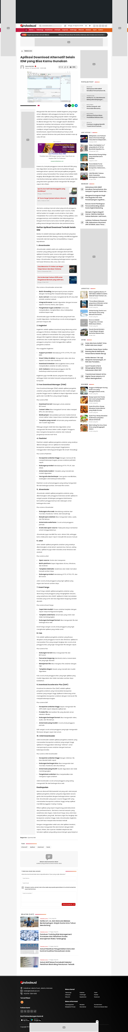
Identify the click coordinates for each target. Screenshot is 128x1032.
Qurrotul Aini (29, 66)
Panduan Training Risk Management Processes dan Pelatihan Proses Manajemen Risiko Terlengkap (56, 936)
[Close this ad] (97, 1021)
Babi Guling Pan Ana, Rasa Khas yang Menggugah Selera (98, 427)
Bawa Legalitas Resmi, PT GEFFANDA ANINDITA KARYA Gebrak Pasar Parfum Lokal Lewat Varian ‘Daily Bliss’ (98, 295)
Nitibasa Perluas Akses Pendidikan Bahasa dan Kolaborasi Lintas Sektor (80, 35)
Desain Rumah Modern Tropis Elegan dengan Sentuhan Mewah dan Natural (96, 332)
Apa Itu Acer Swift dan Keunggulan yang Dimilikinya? (51, 190)
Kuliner (100, 30)
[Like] (60, 67)
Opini (95, 30)
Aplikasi (32, 847)
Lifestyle (57, 30)
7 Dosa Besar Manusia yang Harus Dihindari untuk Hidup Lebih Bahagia (98, 303)
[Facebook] (94, 26)
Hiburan (81, 30)
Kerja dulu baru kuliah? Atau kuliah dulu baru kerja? (96, 344)
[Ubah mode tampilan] (86, 25)
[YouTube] (103, 26)
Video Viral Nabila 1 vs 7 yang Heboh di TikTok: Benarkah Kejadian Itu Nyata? (97, 148)
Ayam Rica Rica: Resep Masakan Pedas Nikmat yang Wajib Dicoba (97, 408)
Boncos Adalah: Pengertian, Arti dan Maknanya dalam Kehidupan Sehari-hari (96, 323)
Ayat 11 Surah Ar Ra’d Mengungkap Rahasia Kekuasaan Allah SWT (93, 368)
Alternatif (24, 847)
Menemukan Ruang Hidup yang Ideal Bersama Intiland (97, 156)
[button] (65, 25)
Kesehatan (49, 30)
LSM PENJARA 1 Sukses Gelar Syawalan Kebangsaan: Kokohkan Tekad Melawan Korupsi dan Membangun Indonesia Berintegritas (97, 178)
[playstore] (36, 1021)
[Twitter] (97, 26)
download (41, 847)
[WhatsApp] (72, 105)
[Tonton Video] (90, 25)
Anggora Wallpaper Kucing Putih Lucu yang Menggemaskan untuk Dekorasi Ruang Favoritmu (98, 390)
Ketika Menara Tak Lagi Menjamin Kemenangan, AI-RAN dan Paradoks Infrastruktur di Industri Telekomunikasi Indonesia (95, 360)
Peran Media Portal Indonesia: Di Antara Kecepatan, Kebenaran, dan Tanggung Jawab (97, 167)
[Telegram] (106, 26)
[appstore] (25, 1021)
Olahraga (73, 30)
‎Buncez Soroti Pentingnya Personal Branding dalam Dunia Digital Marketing (95, 206)
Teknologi (39, 30)
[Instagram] (100, 26)
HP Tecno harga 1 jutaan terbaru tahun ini (52, 198)
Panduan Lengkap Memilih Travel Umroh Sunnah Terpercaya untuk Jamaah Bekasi (96, 125)
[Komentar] (65, 67)
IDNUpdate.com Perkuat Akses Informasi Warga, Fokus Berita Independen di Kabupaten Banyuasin (98, 139)
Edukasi (88, 30)
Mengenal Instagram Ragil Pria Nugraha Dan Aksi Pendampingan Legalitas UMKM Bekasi (95, 198)
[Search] (40, 26)
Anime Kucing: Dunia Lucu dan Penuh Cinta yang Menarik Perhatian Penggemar (97, 313)
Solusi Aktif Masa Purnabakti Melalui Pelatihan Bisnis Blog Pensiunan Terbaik (57, 963)
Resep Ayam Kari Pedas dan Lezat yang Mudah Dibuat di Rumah (97, 399)
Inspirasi (65, 30)
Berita (31, 30)
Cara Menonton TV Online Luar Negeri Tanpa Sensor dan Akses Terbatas (50, 268)
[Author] (22, 67)
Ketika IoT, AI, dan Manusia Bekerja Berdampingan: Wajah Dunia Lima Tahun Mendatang (58, 923)
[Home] (26, 30)
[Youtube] (31, 1011)
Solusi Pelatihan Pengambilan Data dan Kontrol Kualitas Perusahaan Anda (57, 950)
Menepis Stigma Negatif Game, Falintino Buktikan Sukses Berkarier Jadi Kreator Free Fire (96, 214)
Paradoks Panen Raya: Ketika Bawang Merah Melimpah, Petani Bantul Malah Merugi (96, 351)
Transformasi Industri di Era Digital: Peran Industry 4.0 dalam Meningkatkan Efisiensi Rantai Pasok (95, 376)
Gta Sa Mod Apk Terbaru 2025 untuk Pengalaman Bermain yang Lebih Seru (50, 278)
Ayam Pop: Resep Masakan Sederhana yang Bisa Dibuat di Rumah (98, 418)
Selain (48, 847)
